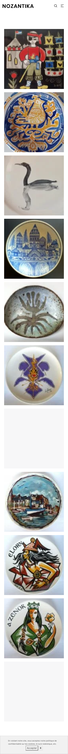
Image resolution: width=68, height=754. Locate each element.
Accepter (32, 748)
